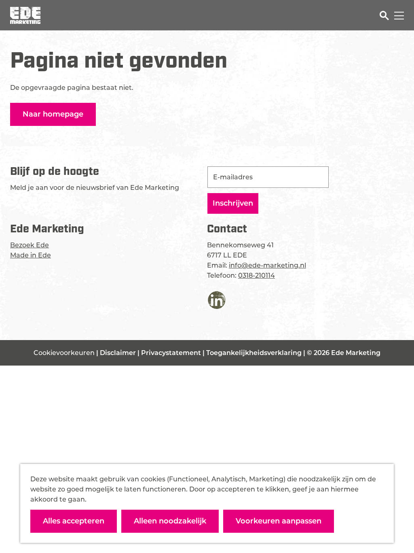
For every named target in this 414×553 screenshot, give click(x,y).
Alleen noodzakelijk (170, 521)
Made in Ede (30, 255)
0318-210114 (256, 275)
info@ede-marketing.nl (267, 265)
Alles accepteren (73, 521)
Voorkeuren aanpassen (278, 521)
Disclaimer (118, 353)
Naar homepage (53, 114)
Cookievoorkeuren (64, 353)
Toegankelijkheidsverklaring (254, 353)
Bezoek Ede (29, 245)
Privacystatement (172, 353)
